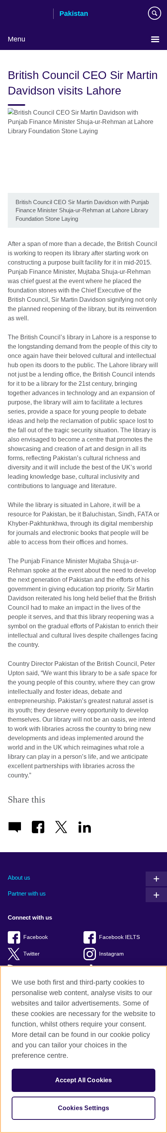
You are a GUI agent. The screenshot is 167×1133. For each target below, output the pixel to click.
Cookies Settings (84, 1108)
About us (19, 877)
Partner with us (27, 893)
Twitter (31, 954)
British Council (27, 14)
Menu (16, 39)
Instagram (111, 954)
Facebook (35, 937)
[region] (83, 1049)
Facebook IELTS (119, 937)
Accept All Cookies (83, 1080)
